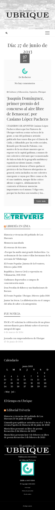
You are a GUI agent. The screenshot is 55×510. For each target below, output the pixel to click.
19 (18, 383)
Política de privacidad (27, 490)
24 (5, 386)
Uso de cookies (27, 494)
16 (45, 380)
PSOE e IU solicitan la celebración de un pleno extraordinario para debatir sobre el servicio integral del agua (27, 325)
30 (45, 386)
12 (18, 380)
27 (25, 386)
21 (32, 383)
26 (18, 386)
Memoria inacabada (14, 243)
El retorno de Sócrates (15, 247)
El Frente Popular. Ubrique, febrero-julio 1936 (27, 296)
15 (38, 380)
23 (45, 383)
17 (5, 383)
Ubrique (42, 92)
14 (32, 380)
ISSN (22, 480)
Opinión (33, 92)
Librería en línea (18, 226)
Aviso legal (27, 487)
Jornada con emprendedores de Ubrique (24, 338)
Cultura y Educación (18, 92)
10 (5, 380)
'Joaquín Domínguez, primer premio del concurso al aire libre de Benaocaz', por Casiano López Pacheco (27, 109)
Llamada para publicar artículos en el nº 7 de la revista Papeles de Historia (27, 423)
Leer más (41, 201)
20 (25, 383)
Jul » (13, 392)
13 (25, 380)
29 (38, 386)
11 (11, 380)
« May (7, 392)
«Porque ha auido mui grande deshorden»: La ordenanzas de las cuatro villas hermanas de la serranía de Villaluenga (27, 255)
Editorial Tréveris (18, 410)
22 (38, 383)
